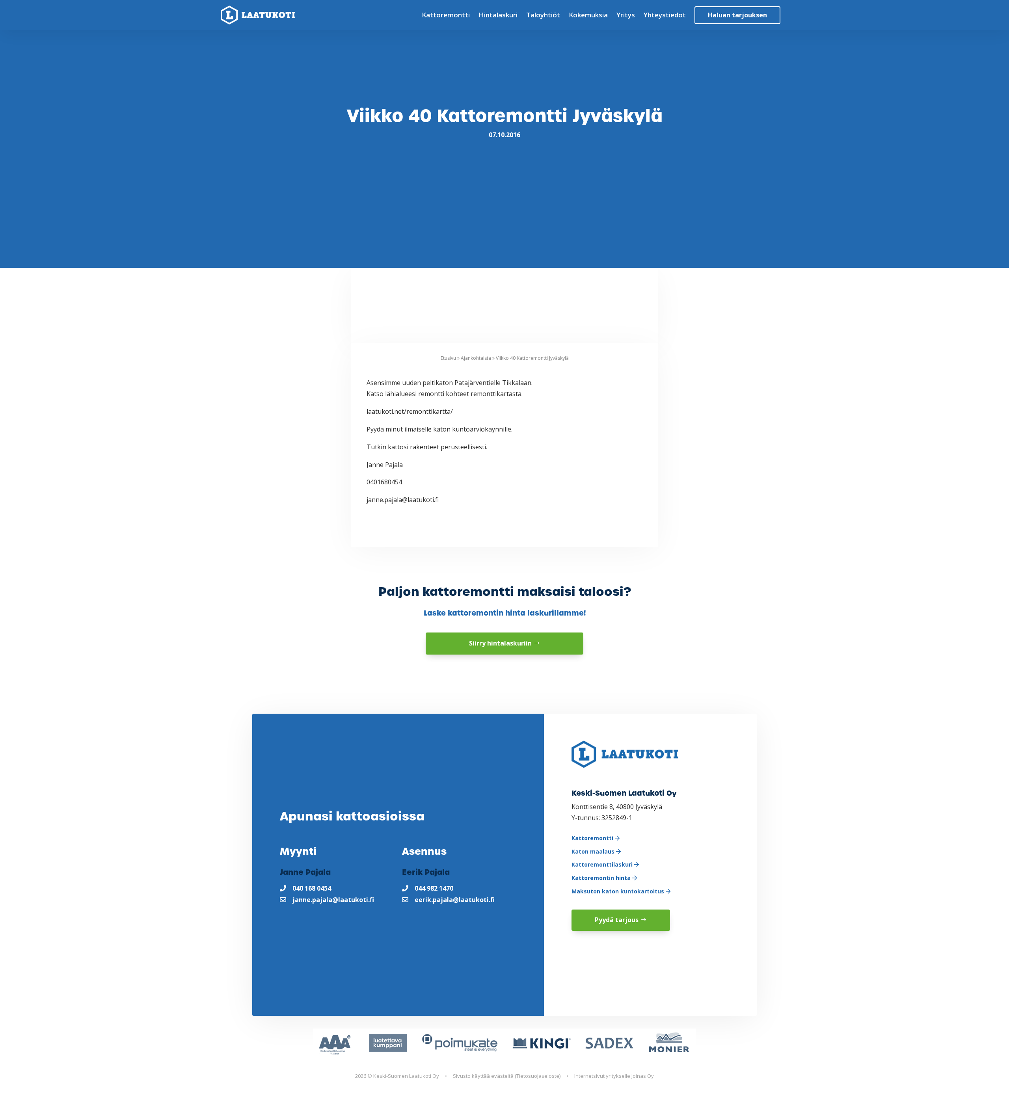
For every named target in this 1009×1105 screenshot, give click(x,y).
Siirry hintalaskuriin (500, 643)
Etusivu (448, 358)
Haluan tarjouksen (737, 15)
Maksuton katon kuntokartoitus (619, 891)
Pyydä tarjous (617, 919)
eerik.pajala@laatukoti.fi (455, 899)
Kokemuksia (588, 14)
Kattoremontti (446, 14)
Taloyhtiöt (543, 14)
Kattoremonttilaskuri (603, 864)
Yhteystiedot (665, 14)
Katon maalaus (594, 851)
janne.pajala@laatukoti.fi (333, 899)
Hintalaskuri (498, 14)
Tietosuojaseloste (537, 1075)
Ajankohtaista (476, 358)
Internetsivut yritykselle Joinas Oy (614, 1075)
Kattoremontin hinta (602, 878)
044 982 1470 (434, 888)
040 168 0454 (311, 888)
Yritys (625, 14)
